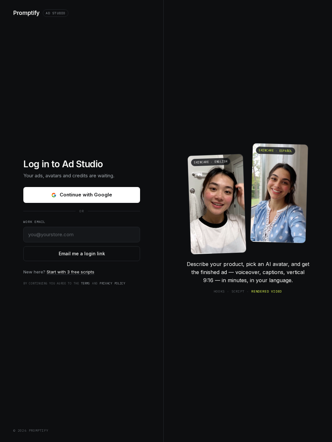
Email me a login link (82, 253)
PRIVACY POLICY (112, 283)
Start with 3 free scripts (70, 271)
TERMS (85, 283)
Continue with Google (86, 195)
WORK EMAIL (34, 222)
